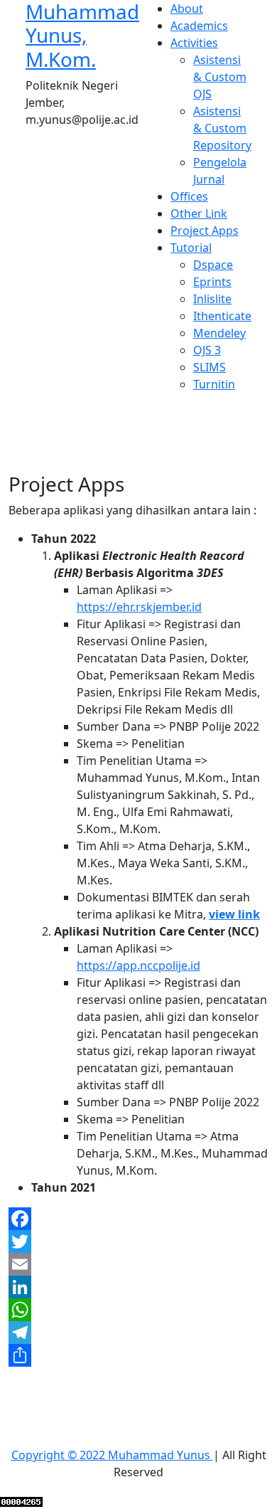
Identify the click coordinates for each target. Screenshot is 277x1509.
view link (234, 914)
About (186, 8)
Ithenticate (222, 316)
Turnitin (214, 384)
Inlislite (212, 299)
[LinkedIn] (138, 1287)
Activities (194, 43)
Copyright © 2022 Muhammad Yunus (112, 1455)
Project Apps (204, 230)
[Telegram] (138, 1332)
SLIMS (209, 367)
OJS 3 (207, 350)
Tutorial (191, 247)
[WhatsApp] (138, 1309)
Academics (199, 25)
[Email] (138, 1264)
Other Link (198, 213)
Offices (189, 196)
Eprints (212, 282)
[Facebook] (138, 1218)
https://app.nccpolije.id (138, 965)
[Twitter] (138, 1241)
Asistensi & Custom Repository (222, 128)
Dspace (213, 264)
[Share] (138, 1355)
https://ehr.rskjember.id (139, 607)
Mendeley (219, 333)
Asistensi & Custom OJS (219, 77)
